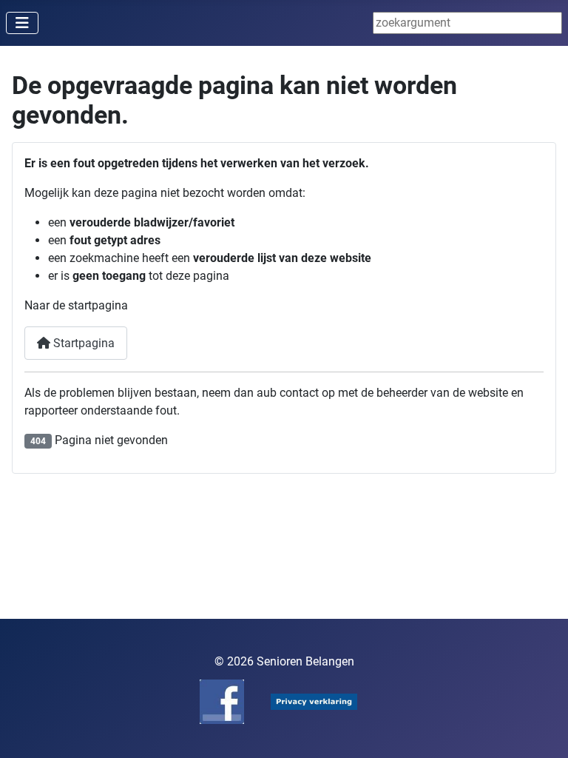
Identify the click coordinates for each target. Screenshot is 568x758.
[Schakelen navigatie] (22, 23)
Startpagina (82, 343)
